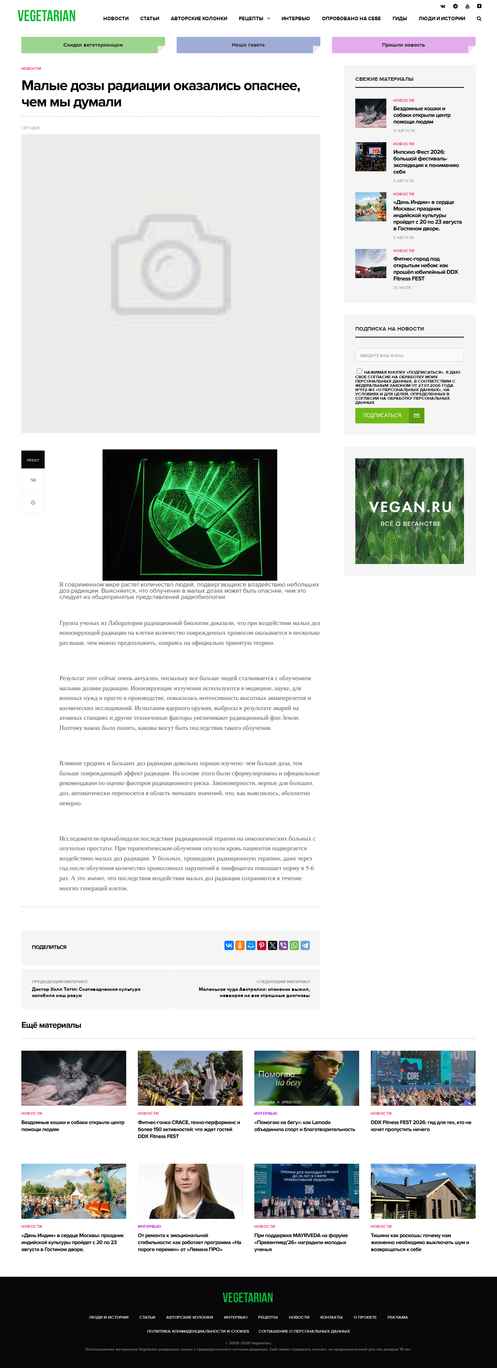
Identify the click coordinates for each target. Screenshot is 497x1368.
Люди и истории (442, 19)
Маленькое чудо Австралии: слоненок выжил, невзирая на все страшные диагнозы (254, 992)
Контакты (331, 1317)
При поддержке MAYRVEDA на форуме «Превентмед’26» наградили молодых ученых (301, 1242)
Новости (116, 19)
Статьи (149, 19)
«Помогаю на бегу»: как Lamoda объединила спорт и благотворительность (304, 1126)
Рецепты (251, 19)
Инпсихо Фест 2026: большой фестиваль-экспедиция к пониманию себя (426, 162)
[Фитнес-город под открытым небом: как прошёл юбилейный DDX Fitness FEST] (370, 263)
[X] (272, 945)
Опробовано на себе (351, 19)
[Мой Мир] (250, 945)
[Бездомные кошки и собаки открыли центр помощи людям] (370, 113)
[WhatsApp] (294, 945)
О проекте (365, 1317)
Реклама (398, 1317)
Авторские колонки (199, 19)
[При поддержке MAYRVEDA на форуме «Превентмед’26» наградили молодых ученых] (306, 1191)
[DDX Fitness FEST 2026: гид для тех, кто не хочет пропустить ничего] (423, 1078)
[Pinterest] (261, 945)
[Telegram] (305, 945)
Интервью (296, 19)
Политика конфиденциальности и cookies (198, 1331)
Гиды (400, 19)
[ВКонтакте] (229, 945)
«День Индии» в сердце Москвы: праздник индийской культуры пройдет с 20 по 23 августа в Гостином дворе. (427, 215)
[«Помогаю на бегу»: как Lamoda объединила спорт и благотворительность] (306, 1078)
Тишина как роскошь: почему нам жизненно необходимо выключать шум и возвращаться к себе (420, 1242)
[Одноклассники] (240, 945)
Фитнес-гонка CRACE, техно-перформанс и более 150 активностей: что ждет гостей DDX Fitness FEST (189, 1129)
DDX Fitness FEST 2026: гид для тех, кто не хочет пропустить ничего (421, 1126)
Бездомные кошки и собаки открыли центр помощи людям (421, 115)
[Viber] (283, 945)
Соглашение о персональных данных (304, 1331)
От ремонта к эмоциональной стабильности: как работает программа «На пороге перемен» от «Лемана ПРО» (189, 1242)
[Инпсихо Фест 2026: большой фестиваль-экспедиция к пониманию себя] (370, 156)
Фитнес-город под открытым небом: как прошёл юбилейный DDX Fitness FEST (425, 269)
